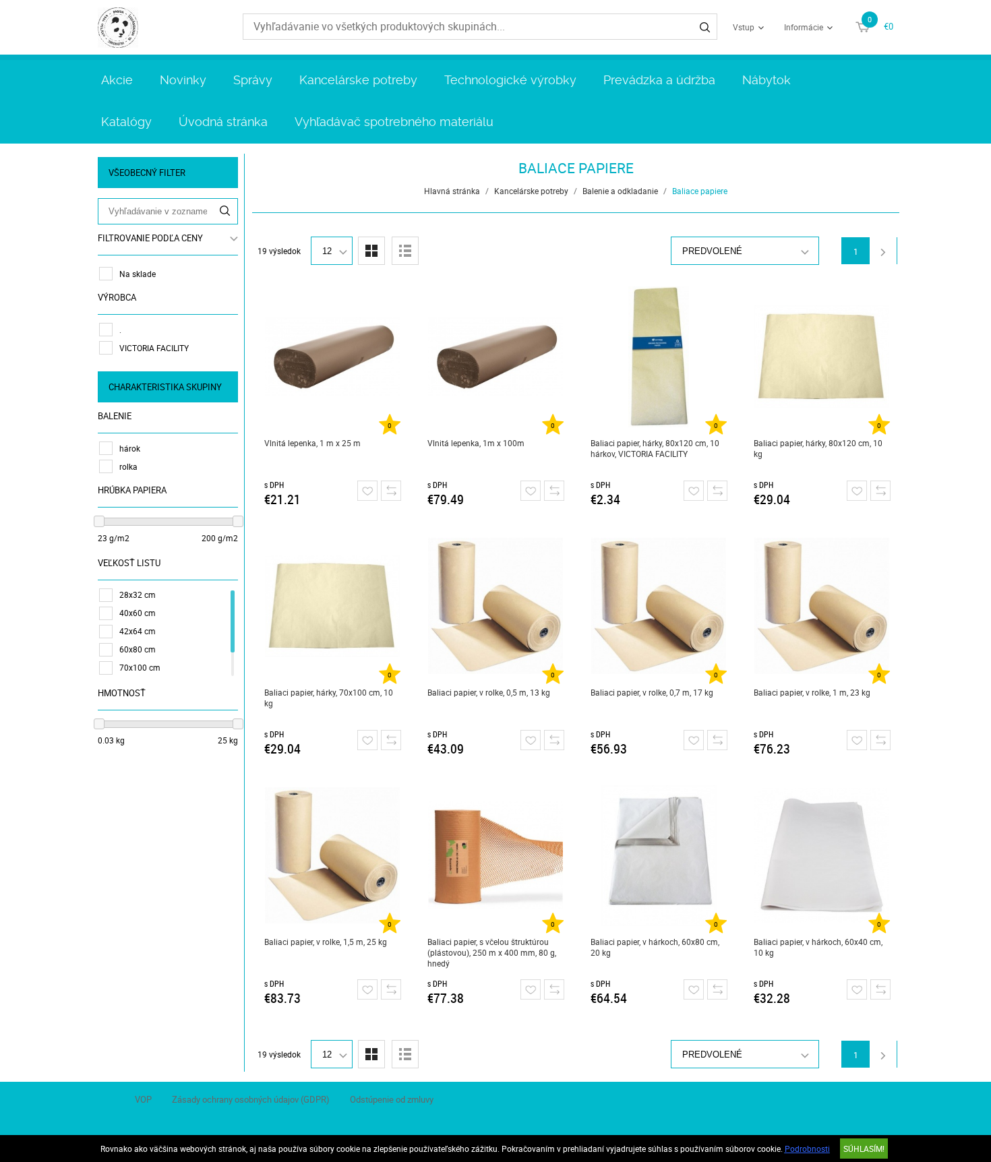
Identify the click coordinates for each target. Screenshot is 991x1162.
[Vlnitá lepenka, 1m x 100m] (496, 356)
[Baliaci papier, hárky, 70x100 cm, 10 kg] (333, 606)
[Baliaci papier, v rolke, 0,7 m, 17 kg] (659, 606)
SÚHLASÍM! (863, 1148)
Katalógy (126, 122)
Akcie (117, 80)
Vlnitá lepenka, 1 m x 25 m (312, 442)
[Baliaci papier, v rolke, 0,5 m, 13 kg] (496, 606)
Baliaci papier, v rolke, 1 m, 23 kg (812, 692)
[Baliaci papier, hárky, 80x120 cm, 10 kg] (822, 356)
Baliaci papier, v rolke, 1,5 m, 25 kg (325, 941)
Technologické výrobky (510, 80)
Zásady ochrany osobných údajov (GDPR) (251, 1099)
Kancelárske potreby (358, 80)
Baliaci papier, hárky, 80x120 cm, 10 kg (818, 448)
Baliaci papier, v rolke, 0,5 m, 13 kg (488, 692)
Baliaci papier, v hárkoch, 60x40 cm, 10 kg (818, 947)
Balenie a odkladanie (620, 190)
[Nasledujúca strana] (883, 250)
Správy (252, 80)
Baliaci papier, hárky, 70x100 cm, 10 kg (328, 697)
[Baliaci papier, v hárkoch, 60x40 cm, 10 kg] (822, 855)
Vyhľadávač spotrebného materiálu (394, 122)
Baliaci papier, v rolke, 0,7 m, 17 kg (652, 692)
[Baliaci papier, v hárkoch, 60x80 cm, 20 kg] (659, 855)
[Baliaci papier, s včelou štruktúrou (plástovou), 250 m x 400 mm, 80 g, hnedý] (496, 855)
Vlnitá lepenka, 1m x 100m (475, 442)
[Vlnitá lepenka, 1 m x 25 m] (333, 356)
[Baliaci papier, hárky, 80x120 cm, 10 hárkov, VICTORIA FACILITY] (659, 356)
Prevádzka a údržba (659, 80)
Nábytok (766, 80)
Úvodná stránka (223, 122)
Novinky (183, 80)
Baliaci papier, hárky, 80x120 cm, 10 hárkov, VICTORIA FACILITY (655, 448)
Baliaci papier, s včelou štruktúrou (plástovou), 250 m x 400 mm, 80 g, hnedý (491, 952)
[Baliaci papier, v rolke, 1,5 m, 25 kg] (333, 855)
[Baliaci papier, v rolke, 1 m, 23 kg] (822, 606)
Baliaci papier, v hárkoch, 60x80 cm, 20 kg (655, 947)
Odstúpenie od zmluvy (391, 1099)
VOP (143, 1099)
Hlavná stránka (452, 190)
